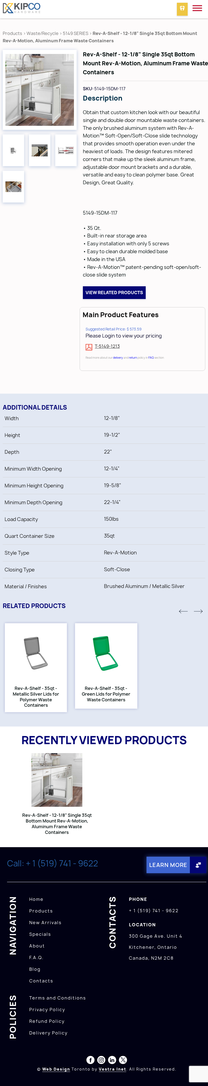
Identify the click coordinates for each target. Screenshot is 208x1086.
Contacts (41, 981)
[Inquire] (182, 9)
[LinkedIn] (112, 1061)
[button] (183, 611)
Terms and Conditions (57, 998)
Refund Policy (47, 1021)
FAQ (151, 357)
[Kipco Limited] (22, 9)
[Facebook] (90, 1061)
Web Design (56, 1069)
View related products (114, 292)
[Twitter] (123, 1061)
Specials (40, 934)
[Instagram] (101, 1061)
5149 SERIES (75, 33)
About (37, 946)
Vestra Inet (112, 1069)
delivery (118, 357)
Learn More (168, 865)
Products (12, 33)
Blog (35, 969)
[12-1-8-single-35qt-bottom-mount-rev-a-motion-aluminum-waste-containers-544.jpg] (13, 187)
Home (36, 899)
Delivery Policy (48, 1033)
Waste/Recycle (43, 33)
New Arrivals (45, 923)
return (133, 357)
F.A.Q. (36, 957)
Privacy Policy (47, 1010)
